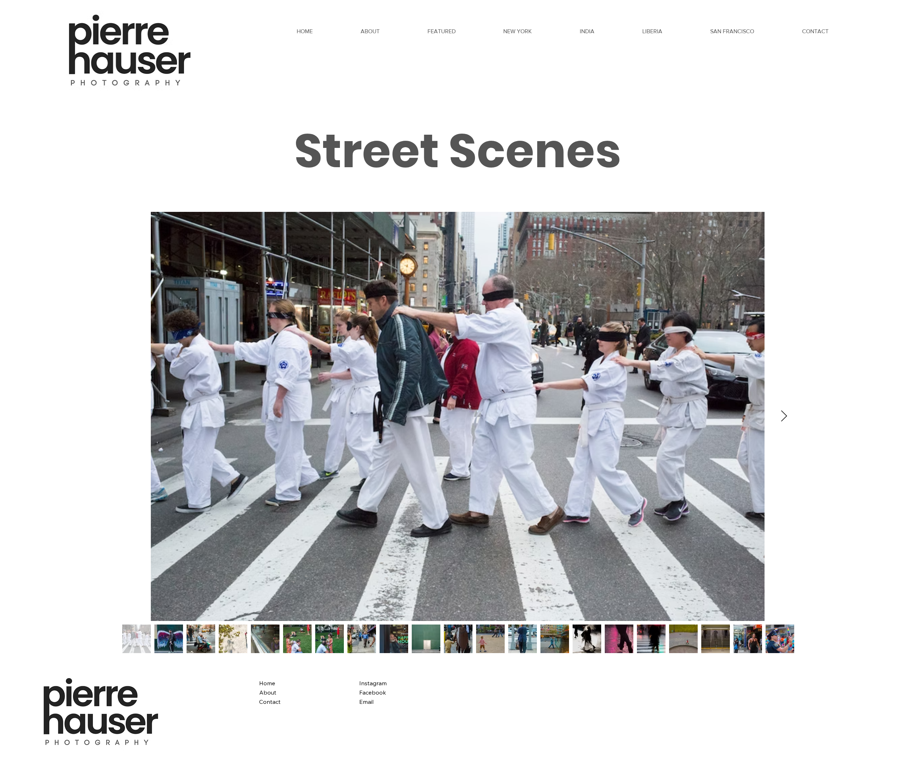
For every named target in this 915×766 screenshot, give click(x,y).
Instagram (373, 683)
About (267, 692)
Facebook (372, 692)
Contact (270, 701)
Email (366, 701)
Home (267, 683)
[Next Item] (784, 417)
